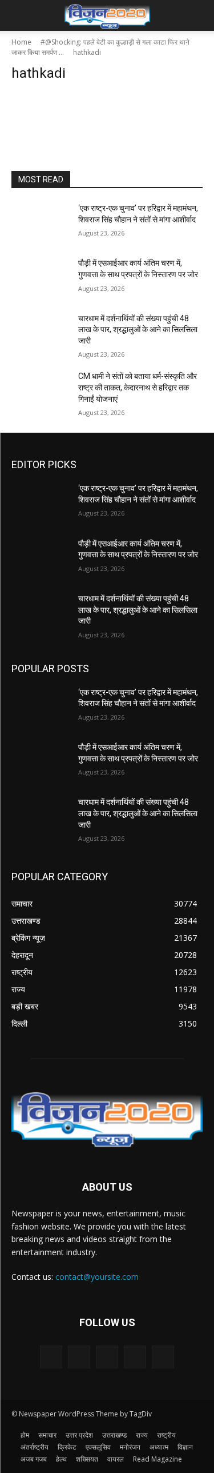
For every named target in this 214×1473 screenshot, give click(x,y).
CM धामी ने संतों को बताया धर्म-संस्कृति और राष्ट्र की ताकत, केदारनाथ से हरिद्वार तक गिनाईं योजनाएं (137, 387)
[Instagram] (135, 1357)
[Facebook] (79, 1357)
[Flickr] (107, 1357)
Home (21, 42)
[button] (19, 15)
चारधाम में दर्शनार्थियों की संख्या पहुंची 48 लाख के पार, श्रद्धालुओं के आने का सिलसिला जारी (137, 329)
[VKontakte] (163, 1357)
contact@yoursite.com (97, 1276)
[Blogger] (51, 1357)
